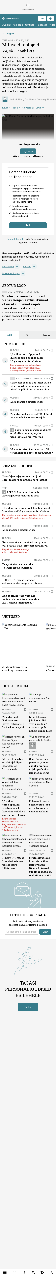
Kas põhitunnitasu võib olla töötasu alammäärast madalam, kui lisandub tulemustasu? (21, 599)
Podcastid (42, 24)
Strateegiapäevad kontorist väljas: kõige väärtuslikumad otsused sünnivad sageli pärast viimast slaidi (25, 302)
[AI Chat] (42, 1272)
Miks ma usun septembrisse (27, 401)
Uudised (14, 350)
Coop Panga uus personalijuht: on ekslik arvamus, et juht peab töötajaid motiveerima (30, 433)
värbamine (8, 266)
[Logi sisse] (51, 1272)
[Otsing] (33, 1272)
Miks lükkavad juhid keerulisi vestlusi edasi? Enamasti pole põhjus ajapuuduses (40, 723)
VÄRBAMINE (7, 40)
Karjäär (27, 266)
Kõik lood (18, 24)
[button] (21, 932)
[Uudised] (14, 1272)
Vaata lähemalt (15, 239)
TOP (4, 488)
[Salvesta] (52, 350)
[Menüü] (5, 1272)
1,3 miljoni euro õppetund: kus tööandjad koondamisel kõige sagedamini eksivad (26, 358)
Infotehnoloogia (11, 273)
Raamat (6, 560)
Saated (14, 425)
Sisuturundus (15, 292)
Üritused (29, 24)
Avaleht (6, 24)
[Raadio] (24, 1272)
